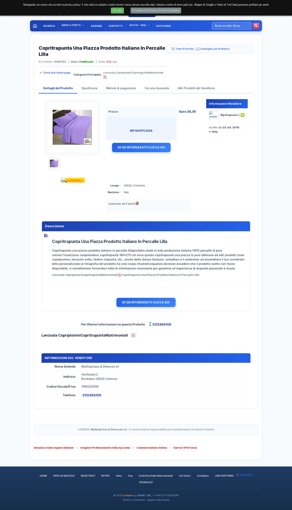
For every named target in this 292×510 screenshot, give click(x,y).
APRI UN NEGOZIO (64, 475)
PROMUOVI (146, 482)
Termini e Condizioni (134, 499)
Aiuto (119, 475)
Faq (130, 475)
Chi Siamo (185, 475)
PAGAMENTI (246, 475)
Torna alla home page (57, 72)
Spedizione (90, 88)
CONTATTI (116, 25)
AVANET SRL (144, 495)
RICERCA (49, 25)
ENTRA (105, 475)
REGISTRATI (88, 475)
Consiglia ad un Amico (214, 48)
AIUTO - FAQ (137, 25)
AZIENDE (96, 25)
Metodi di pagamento (121, 88)
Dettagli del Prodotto (58, 88)
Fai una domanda (157, 88)
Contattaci (203, 475)
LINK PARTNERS (224, 475)
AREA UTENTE (71, 25)
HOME (43, 475)
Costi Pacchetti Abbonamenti (156, 475)
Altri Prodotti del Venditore (196, 88)
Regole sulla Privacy (158, 499)
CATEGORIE (163, 25)
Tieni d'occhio (184, 48)
